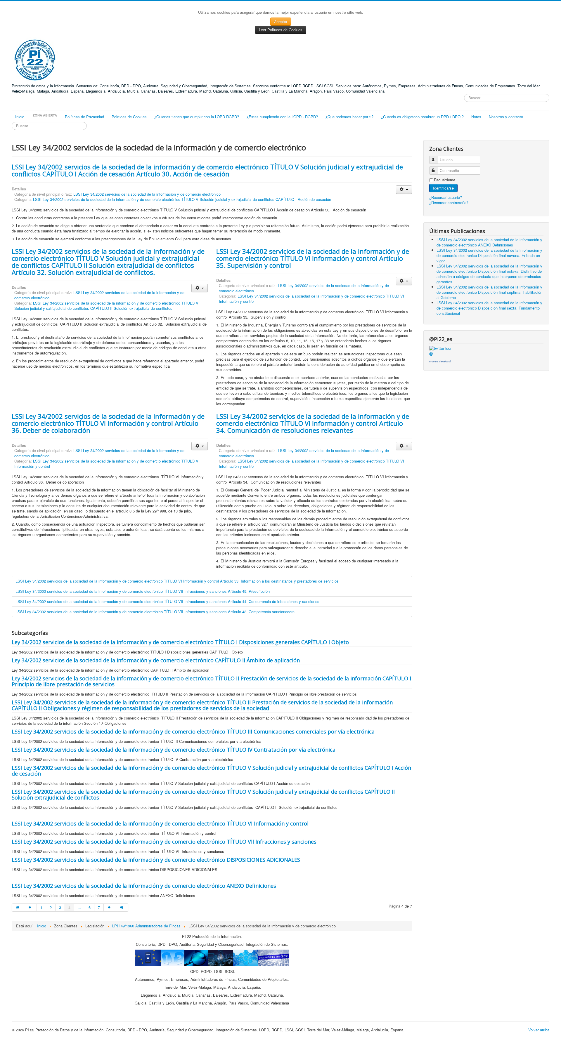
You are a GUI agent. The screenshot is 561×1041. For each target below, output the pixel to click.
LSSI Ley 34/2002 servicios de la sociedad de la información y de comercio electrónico (147, 194)
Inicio (19, 116)
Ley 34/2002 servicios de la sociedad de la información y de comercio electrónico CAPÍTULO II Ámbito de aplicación (156, 660)
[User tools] (404, 189)
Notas (476, 116)
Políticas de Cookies (129, 116)
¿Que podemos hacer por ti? (349, 116)
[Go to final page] (122, 907)
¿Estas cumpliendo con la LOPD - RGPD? (282, 116)
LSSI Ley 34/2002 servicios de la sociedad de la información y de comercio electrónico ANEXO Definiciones (144, 885)
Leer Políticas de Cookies (280, 29)
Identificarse (443, 188)
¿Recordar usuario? (445, 197)
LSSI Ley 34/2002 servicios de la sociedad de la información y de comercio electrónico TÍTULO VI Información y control (311, 298)
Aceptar (280, 21)
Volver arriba (538, 1030)
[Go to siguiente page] (110, 907)
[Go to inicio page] (18, 907)
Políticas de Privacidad (84, 116)
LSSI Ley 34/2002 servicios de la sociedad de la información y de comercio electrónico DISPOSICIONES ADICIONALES (156, 859)
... (79, 907)
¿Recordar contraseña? (448, 202)
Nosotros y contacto (506, 116)
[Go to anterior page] (30, 907)
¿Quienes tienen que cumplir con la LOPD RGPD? (196, 116)
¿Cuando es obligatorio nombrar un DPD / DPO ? (422, 116)
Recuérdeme (444, 180)
